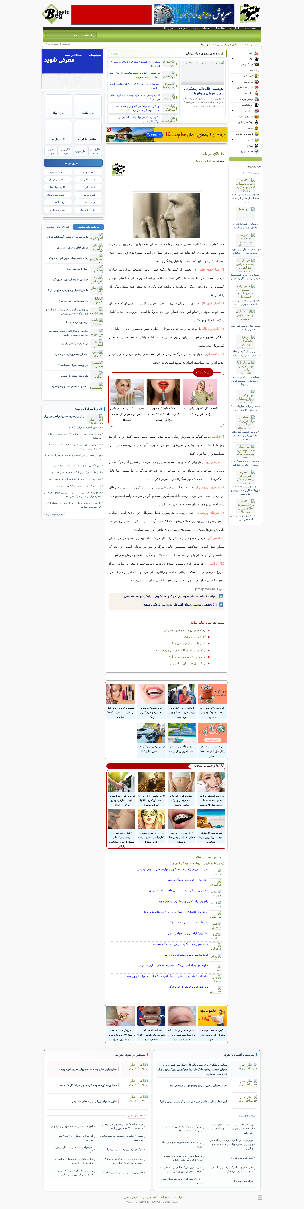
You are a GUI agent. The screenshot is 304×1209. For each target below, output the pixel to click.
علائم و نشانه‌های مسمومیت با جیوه (70, 386)
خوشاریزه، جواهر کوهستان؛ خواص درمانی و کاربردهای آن (245, 276)
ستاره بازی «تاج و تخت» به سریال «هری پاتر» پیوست (87, 1069)
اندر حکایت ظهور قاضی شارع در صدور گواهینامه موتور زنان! (193, 1101)
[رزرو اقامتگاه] (166, 134)
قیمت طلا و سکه (86, 179)
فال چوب (80, 151)
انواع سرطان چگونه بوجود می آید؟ (187, 656)
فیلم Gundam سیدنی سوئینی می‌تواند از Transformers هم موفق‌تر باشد (122, 1126)
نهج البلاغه (60, 202)
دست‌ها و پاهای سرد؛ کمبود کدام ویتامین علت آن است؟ (135, 86)
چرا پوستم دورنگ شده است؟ (73, 365)
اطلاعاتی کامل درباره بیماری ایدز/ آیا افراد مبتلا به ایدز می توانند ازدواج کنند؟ (166, 976)
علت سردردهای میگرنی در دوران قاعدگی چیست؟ (180, 944)
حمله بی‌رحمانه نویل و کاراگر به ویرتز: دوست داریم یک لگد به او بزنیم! (124, 1161)
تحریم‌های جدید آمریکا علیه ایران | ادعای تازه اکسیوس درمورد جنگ (232, 1169)
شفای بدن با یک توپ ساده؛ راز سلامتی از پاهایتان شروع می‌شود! (245, 381)
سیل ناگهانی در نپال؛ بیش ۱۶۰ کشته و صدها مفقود (77, 465)
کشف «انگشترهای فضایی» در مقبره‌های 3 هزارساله (121, 1137)
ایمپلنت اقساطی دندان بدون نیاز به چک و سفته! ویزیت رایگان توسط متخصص (170, 596)
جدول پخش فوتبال (55, 194)
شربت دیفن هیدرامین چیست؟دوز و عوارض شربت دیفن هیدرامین (172, 869)
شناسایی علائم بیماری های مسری (71, 354)
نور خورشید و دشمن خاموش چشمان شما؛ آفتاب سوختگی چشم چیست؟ (136, 108)
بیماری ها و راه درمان (228, 44)
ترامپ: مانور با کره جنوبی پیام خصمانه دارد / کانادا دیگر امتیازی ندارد (182, 1157)
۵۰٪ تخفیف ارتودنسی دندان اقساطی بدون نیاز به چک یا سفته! (180, 604)
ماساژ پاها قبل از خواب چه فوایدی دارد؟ (68, 290)
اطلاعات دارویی (57, 172)
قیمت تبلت (89, 202)
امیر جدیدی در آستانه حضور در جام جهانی (72, 1126)
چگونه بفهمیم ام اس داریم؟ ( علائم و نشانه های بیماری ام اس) (174, 965)
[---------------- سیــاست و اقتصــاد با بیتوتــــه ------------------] (239, 1054)
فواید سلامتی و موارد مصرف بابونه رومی (186, 954)
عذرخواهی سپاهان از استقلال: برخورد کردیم (74, 1149)
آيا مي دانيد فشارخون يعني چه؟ (189, 643)
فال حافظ (88, 113)
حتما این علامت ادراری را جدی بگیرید (69, 279)
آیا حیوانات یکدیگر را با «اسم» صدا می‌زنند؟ (75, 1137)
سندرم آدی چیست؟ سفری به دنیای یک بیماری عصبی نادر (135, 63)
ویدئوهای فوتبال (57, 179)
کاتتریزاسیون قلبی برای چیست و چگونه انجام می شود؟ (135, 97)
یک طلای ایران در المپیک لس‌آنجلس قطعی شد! (79, 485)
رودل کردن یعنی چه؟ (77, 268)
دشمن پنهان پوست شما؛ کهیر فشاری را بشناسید (245, 327)
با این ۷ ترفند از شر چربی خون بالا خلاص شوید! (245, 517)
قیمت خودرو (89, 172)
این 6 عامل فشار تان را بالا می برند (187, 663)
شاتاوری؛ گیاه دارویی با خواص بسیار (188, 933)
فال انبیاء (58, 113)
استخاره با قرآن (87, 138)
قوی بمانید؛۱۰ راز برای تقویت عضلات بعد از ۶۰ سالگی (246, 251)
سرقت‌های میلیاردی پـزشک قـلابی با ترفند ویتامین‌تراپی (75, 479)
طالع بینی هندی (95, 151)
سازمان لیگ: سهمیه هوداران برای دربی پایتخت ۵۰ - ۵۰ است (73, 1161)
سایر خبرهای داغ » (54, 514)
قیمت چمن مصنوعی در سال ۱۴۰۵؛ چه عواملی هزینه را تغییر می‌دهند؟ (73, 436)
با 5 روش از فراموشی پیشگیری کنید (188, 879)
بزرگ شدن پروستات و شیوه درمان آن (185, 630)
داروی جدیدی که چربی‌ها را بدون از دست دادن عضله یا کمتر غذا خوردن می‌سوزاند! (73, 505)
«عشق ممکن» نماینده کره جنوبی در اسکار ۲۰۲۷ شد (88, 1085)
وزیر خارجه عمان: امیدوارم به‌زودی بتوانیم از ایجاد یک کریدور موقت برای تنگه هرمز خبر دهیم (232, 1128)
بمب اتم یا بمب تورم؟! (241, 1157)
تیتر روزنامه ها (88, 210)
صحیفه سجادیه (57, 210)
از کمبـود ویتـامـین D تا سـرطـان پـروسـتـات (181, 650)
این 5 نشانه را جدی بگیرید (75, 343)
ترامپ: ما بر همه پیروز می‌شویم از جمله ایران (182, 1144)
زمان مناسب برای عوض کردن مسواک (68, 258)
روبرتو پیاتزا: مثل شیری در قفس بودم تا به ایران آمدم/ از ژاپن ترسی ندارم (71, 1172)
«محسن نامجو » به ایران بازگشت (85, 427)
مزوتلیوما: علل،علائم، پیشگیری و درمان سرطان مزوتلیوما (176, 911)
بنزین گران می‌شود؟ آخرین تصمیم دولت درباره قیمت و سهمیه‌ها (182, 1128)
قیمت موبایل (89, 194)
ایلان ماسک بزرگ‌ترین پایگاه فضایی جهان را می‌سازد (76, 472)
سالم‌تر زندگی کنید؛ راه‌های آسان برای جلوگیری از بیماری (245, 353)
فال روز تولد (65, 151)
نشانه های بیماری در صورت (74, 375)
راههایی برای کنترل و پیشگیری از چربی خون (183, 901)
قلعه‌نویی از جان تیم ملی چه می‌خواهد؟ (123, 1172)
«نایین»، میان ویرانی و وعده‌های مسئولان (94, 1101)
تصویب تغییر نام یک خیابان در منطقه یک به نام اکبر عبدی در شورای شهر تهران (181, 1169)
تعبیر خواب (51, 151)
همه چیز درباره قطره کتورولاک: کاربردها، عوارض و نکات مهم (245, 490)
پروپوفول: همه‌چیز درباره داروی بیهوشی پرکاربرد (245, 225)
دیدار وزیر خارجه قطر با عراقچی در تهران (64, 416)
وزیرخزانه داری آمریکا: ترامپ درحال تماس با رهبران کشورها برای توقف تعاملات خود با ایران (231, 1144)
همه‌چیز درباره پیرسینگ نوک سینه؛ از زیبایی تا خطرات (245, 463)
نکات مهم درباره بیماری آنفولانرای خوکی (67, 236)
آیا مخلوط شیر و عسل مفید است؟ (189, 922)
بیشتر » (114, 53)
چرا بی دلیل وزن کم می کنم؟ (73, 301)
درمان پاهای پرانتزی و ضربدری (72, 247)
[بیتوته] (55, 23)
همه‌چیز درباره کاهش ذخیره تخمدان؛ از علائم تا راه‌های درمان (245, 198)
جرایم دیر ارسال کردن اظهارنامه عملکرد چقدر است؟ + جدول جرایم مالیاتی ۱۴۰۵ (75, 446)
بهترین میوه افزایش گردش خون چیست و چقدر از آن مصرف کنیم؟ (72, 457)
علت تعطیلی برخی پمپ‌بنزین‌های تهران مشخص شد (198, 1085)
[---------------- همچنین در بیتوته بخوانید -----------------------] (130, 1054)
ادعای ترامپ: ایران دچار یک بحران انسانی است (181, 1180)
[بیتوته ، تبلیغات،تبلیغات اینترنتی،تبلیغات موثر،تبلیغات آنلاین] (111, 15)
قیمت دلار (90, 187)
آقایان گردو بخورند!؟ (195, 636)
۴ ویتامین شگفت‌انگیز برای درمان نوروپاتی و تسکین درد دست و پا (245, 435)
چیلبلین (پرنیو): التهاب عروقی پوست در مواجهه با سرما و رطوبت (68, 333)
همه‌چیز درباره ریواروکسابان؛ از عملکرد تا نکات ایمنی (245, 408)
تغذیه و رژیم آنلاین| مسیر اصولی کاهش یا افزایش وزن (178, 890)
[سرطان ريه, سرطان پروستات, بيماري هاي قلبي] (166, 215)
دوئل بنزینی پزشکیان (242, 1181)
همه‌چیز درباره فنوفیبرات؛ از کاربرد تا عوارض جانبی (245, 302)
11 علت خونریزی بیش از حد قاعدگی (188, 986)
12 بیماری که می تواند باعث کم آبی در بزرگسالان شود (139, 119)
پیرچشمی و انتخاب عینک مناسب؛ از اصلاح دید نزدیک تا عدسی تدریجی (135, 75)
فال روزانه (58, 138)
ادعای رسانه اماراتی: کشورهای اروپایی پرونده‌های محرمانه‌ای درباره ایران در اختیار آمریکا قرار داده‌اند (72, 494)
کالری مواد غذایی (56, 187)
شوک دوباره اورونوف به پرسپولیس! (125, 1149)
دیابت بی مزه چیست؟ (77, 322)
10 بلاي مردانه (213, 153)
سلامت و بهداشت (251, 44)
